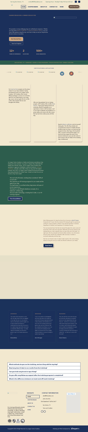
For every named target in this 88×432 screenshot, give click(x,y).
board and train (14, 89)
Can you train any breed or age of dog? (23, 371)
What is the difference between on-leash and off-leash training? (31, 379)
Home (23, 7)
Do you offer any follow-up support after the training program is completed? (36, 375)
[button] (44, 364)
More (61, 7)
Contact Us (53, 7)
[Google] (76, 2)
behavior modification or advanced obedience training (29, 30)
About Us (43, 7)
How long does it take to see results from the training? (28, 368)
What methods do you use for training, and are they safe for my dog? (33, 364)
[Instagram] (79, 2)
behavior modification (67, 124)
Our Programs (33, 7)
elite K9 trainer (75, 220)
